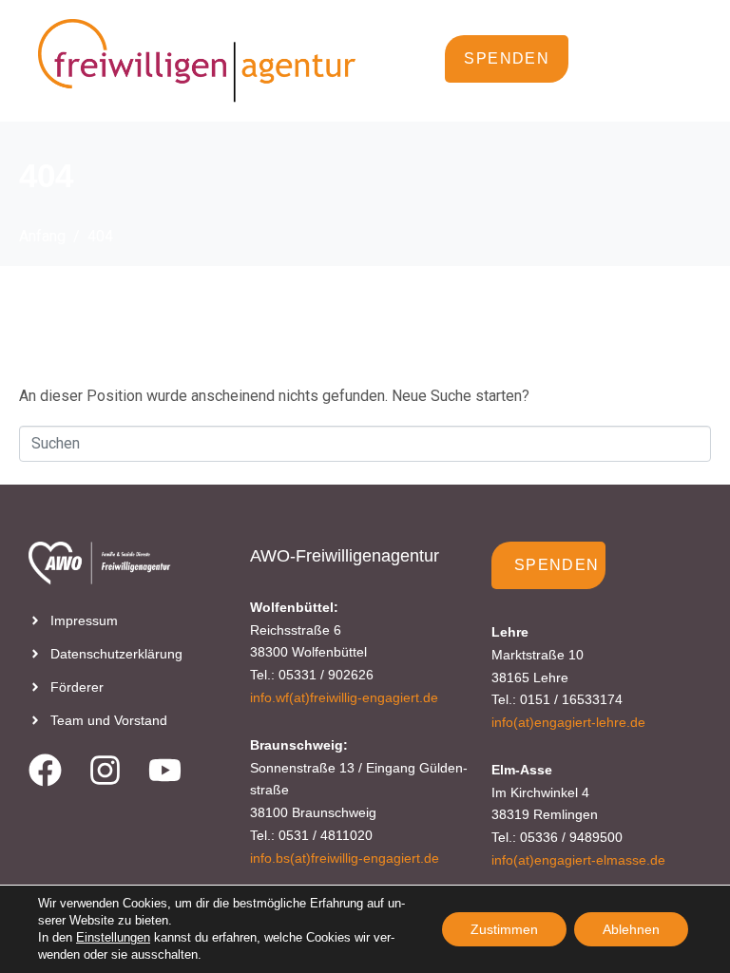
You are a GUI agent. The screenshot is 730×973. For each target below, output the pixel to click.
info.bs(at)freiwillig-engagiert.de (344, 858)
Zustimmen (504, 929)
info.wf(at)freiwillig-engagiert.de (344, 697)
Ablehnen (631, 929)
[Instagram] (105, 770)
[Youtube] (165, 770)
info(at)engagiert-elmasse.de (578, 860)
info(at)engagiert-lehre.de (568, 722)
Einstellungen (113, 937)
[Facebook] (45, 770)
